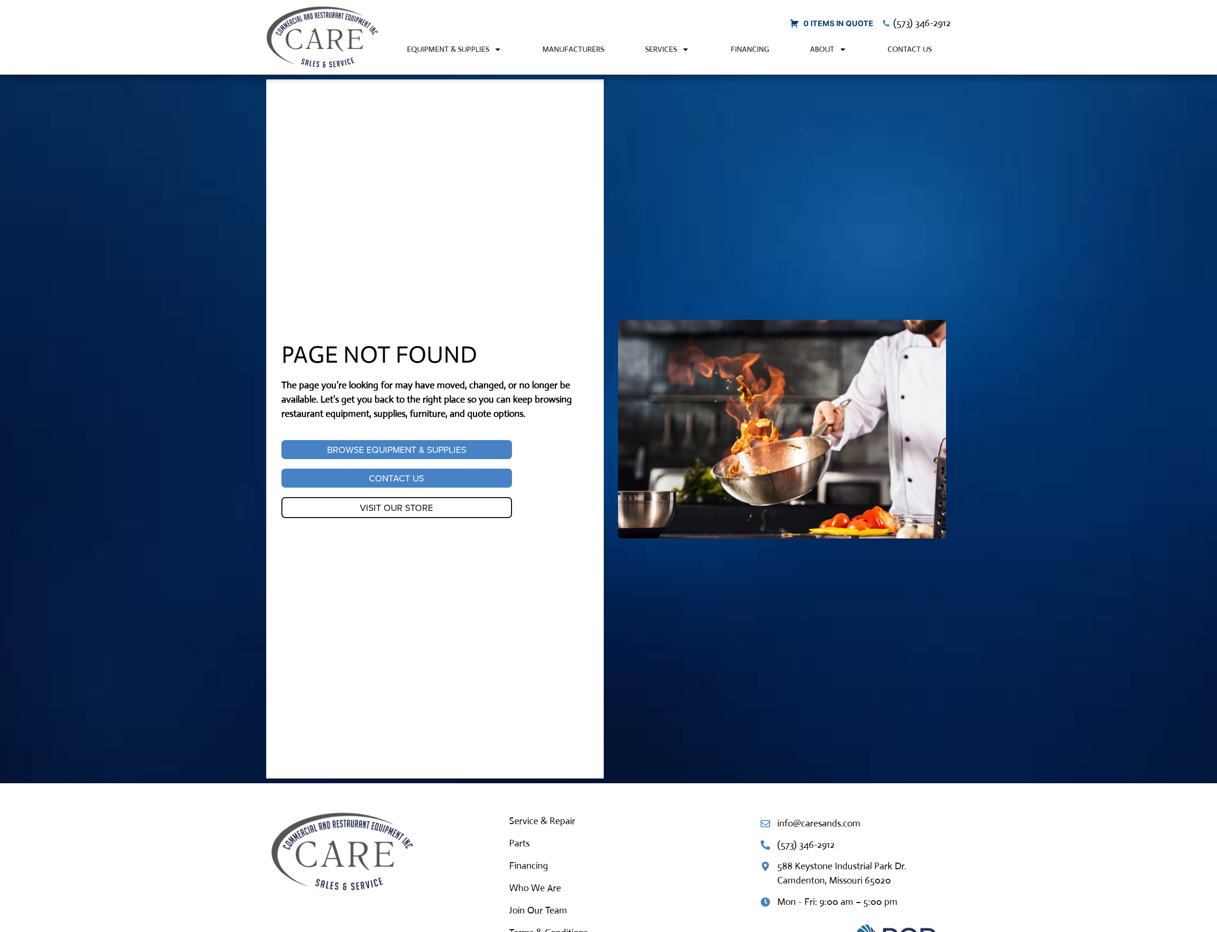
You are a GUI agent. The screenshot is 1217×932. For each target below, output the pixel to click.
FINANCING (750, 49)
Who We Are (535, 888)
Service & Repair (542, 821)
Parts (519, 843)
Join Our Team (538, 910)
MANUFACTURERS (573, 49)
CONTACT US (910, 49)
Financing (528, 866)
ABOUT (822, 49)
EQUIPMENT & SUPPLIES (448, 49)
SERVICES (661, 49)
